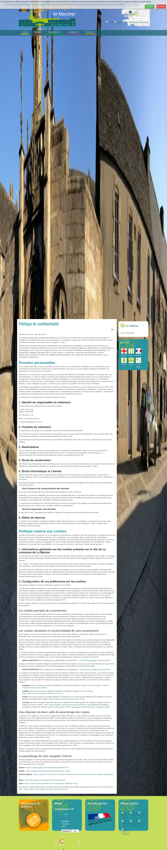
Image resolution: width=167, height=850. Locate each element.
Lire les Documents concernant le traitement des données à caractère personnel (62, 4)
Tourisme (90, 32)
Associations (73, 32)
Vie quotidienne (54, 32)
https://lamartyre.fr (43, 342)
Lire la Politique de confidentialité (18, 4)
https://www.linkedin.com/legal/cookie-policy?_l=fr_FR (42, 693)
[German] (127, 22)
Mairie (37, 32)
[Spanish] (144, 22)
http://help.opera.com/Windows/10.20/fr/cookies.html (45, 780)
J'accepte (149, 6)
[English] (118, 22)
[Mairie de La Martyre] (47, 15)
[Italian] (135, 22)
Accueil (25, 32)
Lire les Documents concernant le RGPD (109, 4)
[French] (110, 22)
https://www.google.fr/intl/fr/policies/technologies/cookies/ (88, 707)
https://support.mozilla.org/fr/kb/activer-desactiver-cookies (48, 771)
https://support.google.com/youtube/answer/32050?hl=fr (65, 705)
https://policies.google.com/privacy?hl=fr (95, 660)
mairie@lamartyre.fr (32, 418)
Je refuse (161, 6)
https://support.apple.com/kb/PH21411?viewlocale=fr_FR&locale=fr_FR (51, 783)
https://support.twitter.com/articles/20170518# (67, 699)
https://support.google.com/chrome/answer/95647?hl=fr (47, 767)
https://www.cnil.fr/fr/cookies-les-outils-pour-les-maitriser (46, 789)
